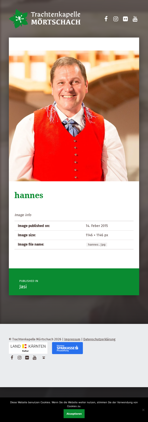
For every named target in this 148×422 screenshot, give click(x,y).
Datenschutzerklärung (99, 339)
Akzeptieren (74, 413)
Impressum (72, 339)
